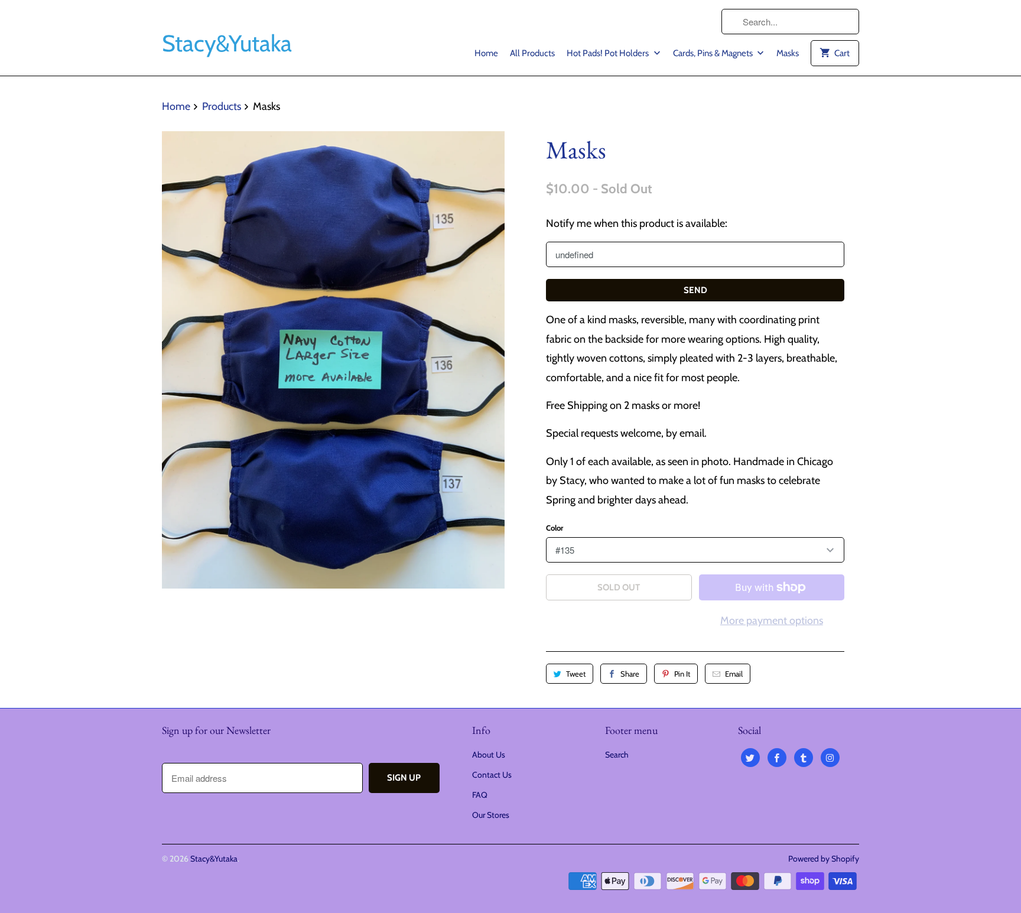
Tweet (576, 673)
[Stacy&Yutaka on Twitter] (750, 757)
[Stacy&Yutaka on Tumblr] (803, 757)
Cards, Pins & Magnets (714, 53)
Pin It (682, 673)
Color (554, 527)
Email (734, 673)
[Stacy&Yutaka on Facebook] (777, 757)
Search (617, 754)
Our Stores (490, 815)
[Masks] (333, 359)
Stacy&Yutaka (214, 858)
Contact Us (492, 774)
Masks (787, 53)
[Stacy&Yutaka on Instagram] (830, 757)
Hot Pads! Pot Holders (609, 53)
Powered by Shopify (823, 858)
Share (629, 673)
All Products (532, 53)
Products (221, 106)
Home (486, 53)
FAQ (479, 794)
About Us (488, 754)
